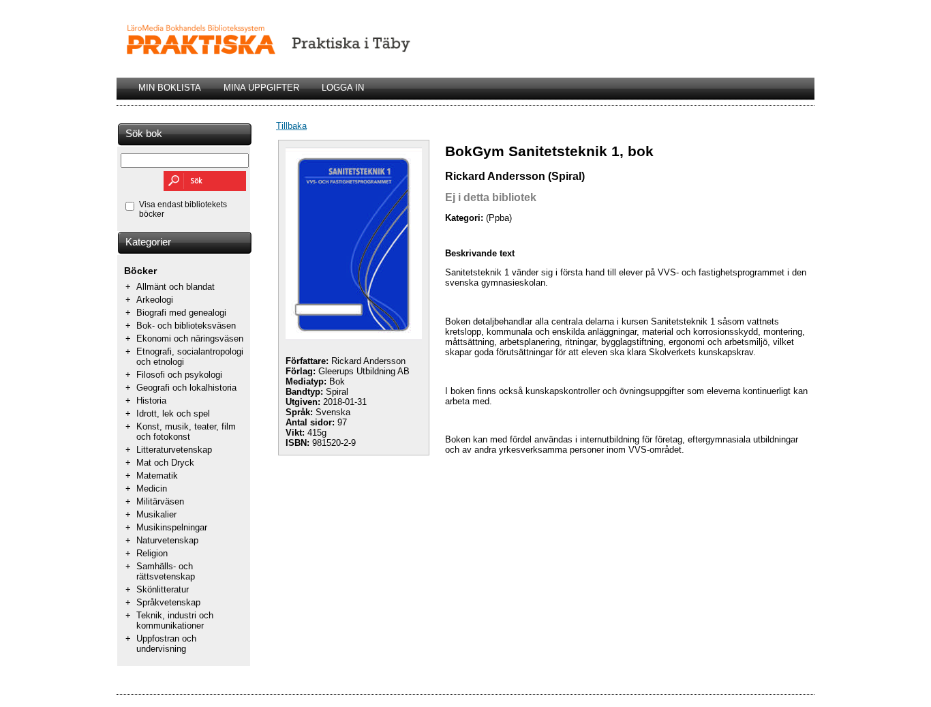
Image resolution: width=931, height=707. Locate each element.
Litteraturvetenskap (174, 450)
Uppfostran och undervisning (166, 643)
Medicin (151, 488)
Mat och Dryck (165, 462)
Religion (152, 553)
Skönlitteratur (162, 589)
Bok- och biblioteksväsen (186, 325)
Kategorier (148, 242)
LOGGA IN (343, 87)
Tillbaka (291, 126)
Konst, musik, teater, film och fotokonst (186, 431)
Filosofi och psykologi (179, 375)
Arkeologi (154, 300)
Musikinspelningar (171, 527)
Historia (151, 400)
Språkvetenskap (168, 602)
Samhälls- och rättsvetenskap (165, 571)
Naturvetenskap (167, 540)
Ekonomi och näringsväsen (189, 338)
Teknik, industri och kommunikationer (174, 620)
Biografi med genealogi (181, 312)
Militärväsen (160, 501)
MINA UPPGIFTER (261, 87)
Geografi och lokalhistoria (186, 387)
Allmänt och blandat (175, 287)
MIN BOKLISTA (169, 87)
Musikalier (156, 514)
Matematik (157, 475)
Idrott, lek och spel (173, 413)
